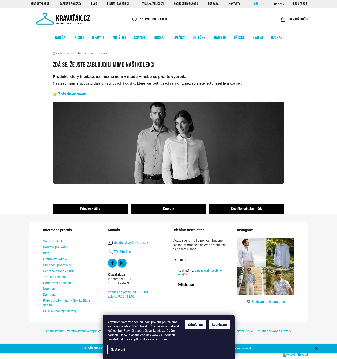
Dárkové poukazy (70, 4)
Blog (94, 4)
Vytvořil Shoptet (297, 354)
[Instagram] (122, 263)
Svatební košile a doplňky (83, 331)
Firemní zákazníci (118, 4)
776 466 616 (122, 252)
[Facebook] (112, 263)
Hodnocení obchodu (186, 4)
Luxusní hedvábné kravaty (273, 331)
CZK (256, 4)
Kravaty (168, 209)
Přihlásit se (186, 284)
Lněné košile (54, 331)
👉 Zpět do (69, 94)
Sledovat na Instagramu (268, 302)
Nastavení (118, 349)
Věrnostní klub (40, 4)
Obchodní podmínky (57, 265)
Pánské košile (90, 209)
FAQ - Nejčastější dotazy (60, 311)
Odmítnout (195, 324)
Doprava (213, 4)
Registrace (300, 4)
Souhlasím (219, 324)
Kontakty (234, 4)
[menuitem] (61, 37)
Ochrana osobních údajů (60, 271)
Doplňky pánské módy (246, 209)
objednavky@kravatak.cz (130, 243)
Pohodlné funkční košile (236, 331)
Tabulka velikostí (153, 4)
